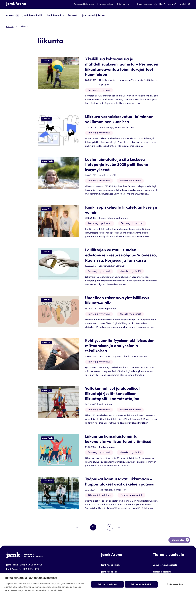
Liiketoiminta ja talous (99, 495)
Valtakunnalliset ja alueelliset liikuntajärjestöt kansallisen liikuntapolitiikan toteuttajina (112, 394)
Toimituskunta (123, 4)
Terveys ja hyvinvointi (99, 90)
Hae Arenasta (166, 4)
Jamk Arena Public (33, 15)
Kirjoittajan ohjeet (105, 4)
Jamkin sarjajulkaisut (93, 15)
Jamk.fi (185, 4)
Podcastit (73, 15)
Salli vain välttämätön (141, 584)
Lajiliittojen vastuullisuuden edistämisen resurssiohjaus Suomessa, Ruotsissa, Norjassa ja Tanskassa (121, 255)
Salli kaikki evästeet (107, 584)
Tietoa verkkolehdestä (84, 4)
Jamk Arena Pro (55, 15)
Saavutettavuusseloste (165, 565)
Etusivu (9, 27)
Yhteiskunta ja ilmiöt (130, 181)
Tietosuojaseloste (162, 572)
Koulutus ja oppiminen (99, 223)
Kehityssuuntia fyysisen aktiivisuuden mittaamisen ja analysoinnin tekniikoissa (120, 346)
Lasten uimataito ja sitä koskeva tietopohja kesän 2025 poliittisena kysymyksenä (116, 165)
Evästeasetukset (175, 584)
